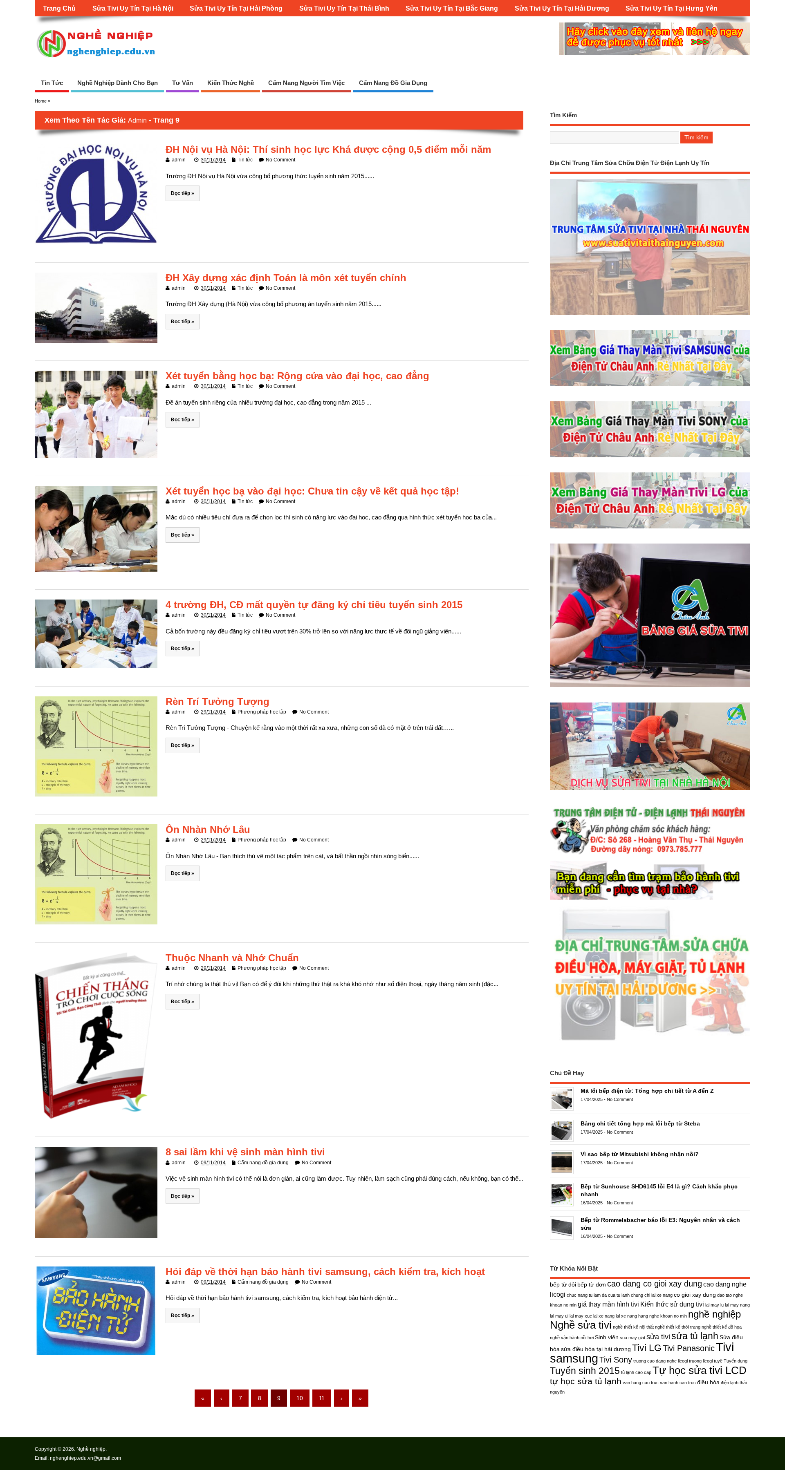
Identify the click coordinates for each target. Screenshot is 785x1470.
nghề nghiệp (714, 1314)
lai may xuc (581, 1315)
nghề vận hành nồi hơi (572, 1337)
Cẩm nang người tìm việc (306, 82)
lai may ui (559, 1315)
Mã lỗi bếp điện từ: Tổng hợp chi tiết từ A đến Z (647, 1090)
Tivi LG (647, 1347)
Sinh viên (607, 1337)
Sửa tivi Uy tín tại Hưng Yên (672, 8)
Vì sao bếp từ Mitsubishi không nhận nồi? (640, 1154)
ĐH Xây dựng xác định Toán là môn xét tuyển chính (286, 277)
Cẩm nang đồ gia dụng (393, 82)
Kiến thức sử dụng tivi (672, 1304)
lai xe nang (604, 1315)
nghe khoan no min (668, 1315)
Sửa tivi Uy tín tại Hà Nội (132, 8)
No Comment (280, 160)
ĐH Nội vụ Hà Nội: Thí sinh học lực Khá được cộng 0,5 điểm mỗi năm (328, 149)
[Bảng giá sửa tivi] (650, 687)
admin (137, 120)
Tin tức (52, 82)
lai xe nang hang (632, 1315)
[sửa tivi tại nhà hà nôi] (650, 790)
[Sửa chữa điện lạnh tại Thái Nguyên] (650, 854)
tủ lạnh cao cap (636, 1372)
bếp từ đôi (563, 1284)
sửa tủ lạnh (694, 1336)
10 (299, 1398)
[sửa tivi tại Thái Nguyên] (650, 315)
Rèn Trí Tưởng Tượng (217, 701)
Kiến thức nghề (230, 82)
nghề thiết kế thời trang (677, 1327)
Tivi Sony (615, 1359)
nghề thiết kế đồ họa (722, 1327)
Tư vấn (182, 82)
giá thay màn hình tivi (608, 1304)
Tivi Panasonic (689, 1348)
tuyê (718, 1360)
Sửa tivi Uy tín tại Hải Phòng (236, 8)
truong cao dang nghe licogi (660, 1360)
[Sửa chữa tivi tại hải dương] (650, 900)
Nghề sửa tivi (581, 1325)
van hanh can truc (678, 1382)
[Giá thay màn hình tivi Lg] (650, 528)
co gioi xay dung (695, 1294)
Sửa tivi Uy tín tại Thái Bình (344, 8)
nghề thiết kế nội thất (633, 1327)
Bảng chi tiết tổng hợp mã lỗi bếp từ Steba (640, 1123)
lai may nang (737, 1304)
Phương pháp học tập (262, 712)
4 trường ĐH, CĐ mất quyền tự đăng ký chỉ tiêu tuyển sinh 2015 (314, 604)
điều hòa (708, 1382)
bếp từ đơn (591, 1284)
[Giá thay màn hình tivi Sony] (650, 457)
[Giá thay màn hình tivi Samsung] (650, 386)
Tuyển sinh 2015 (585, 1370)
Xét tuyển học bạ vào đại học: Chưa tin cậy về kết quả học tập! (312, 491)
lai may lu (714, 1304)
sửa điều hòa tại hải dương (596, 1349)
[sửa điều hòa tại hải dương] (650, 1041)
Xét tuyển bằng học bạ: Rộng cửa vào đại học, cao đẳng (297, 375)
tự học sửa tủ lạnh (585, 1381)
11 (322, 1398)
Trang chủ (59, 8)
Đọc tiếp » (182, 193)
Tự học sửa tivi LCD (700, 1370)
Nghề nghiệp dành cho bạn (117, 82)
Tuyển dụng (735, 1360)
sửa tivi (658, 1336)
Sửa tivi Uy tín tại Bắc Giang (452, 8)
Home (41, 100)
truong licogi (701, 1360)
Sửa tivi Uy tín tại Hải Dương (562, 8)
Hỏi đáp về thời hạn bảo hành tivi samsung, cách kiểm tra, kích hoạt (325, 1271)
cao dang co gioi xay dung (654, 1283)
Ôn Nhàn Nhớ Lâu (208, 829)
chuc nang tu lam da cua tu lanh (598, 1295)
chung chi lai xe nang (652, 1295)
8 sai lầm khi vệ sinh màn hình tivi (245, 1151)
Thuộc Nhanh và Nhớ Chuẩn (232, 957)
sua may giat (632, 1337)
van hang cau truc (641, 1382)
